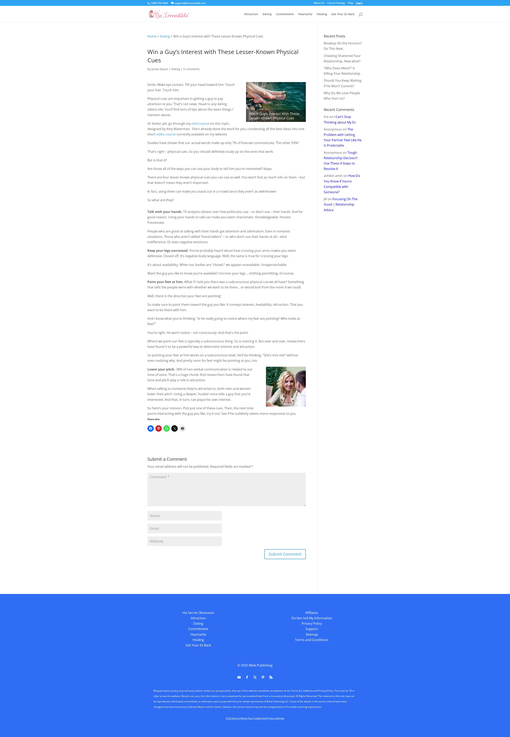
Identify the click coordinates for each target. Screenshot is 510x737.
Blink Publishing (261, 665)
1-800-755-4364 (159, 3)
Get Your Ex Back (343, 14)
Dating (267, 14)
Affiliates (311, 613)
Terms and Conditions (311, 640)
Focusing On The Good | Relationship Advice (340, 204)
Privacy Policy (312, 623)
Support (312, 629)
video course (166, 134)
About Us (319, 3)
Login (359, 3)
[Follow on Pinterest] (263, 677)
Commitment (285, 14)
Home (152, 36)
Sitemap (312, 634)
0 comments (191, 69)
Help (350, 3)
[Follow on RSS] (271, 677)
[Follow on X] (255, 677)
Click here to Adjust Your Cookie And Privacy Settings (255, 718)
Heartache (305, 14)
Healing (322, 14)
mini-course (200, 123)
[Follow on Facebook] (247, 677)
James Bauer (159, 69)
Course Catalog (336, 3)
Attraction (251, 14)
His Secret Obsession (198, 613)
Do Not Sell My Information (311, 618)
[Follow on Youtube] (239, 677)
